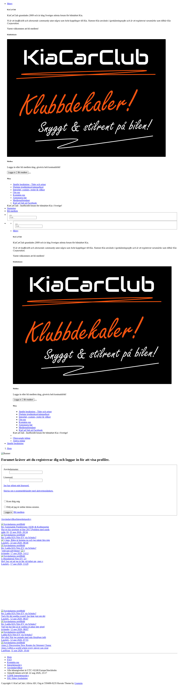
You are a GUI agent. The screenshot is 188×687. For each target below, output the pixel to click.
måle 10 (5, 532)
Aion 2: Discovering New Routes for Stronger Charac (26, 645)
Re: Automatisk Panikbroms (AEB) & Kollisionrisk (25, 527)
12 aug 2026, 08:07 (19, 629)
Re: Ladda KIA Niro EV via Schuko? (18, 537)
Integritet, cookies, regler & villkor (29, 189)
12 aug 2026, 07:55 (19, 640)
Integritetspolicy (23, 519)
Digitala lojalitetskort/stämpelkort (28, 187)
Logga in (11, 172)
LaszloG (5, 543)
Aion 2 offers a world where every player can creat (24, 648)
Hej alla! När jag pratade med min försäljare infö (23, 637)
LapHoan (5, 650)
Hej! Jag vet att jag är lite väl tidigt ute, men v (22, 561)
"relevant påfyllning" (11, 550)
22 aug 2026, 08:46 (19, 543)
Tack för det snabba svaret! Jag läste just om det (23, 616)
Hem (9, 657)
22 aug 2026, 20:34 (19, 532)
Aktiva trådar (19, 440)
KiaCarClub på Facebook (25, 203)
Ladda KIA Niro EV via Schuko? (16, 634)
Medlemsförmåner (21, 200)
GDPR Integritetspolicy (18, 675)
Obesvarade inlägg (21, 438)
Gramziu (78, 683)
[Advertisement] (94, 587)
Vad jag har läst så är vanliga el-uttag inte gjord (23, 626)
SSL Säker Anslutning (17, 678)
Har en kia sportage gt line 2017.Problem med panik (25, 529)
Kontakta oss (19, 195)
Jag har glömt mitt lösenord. (16, 485)
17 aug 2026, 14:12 (19, 553)
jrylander (5, 553)
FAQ (9, 659)
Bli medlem (22, 172)
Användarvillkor (8, 519)
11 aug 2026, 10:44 (20, 650)
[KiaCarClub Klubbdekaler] (92, 98)
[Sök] (10, 215)
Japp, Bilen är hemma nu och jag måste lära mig (27, 540)
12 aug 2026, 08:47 (19, 619)
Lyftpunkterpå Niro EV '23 (13, 558)
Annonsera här (20, 197)
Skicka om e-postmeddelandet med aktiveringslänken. (28, 491)
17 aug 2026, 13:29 (19, 564)
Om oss (16, 192)
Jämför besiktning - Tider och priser (29, 184)
